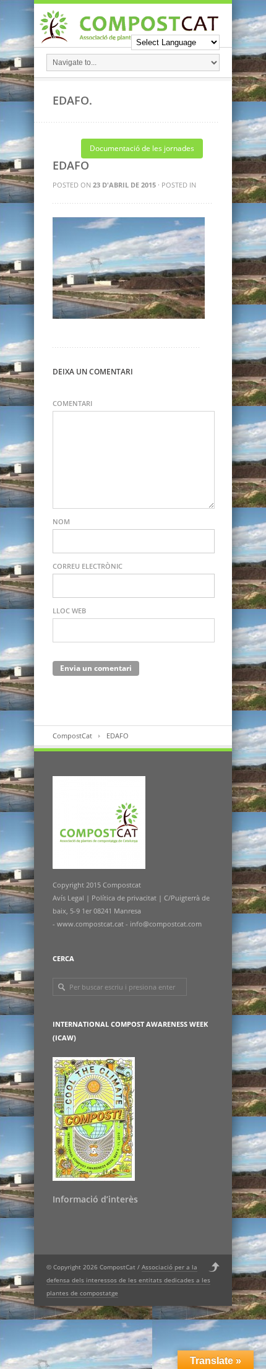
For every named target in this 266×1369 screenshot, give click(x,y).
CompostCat (72, 735)
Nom (61, 521)
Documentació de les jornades (142, 148)
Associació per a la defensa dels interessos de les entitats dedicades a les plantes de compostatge (128, 1280)
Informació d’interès (95, 1199)
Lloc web (69, 610)
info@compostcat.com (166, 923)
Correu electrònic (87, 566)
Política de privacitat (123, 897)
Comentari (72, 403)
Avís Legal (69, 897)
